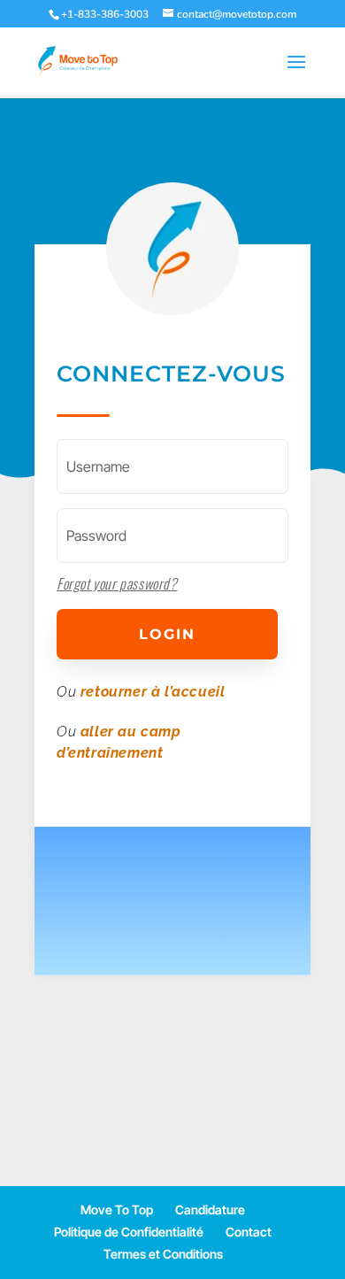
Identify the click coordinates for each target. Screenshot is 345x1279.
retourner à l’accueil (153, 691)
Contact (249, 1231)
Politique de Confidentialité (128, 1231)
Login (167, 634)
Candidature (210, 1209)
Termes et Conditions (163, 1253)
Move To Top (116, 1209)
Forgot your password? (117, 583)
